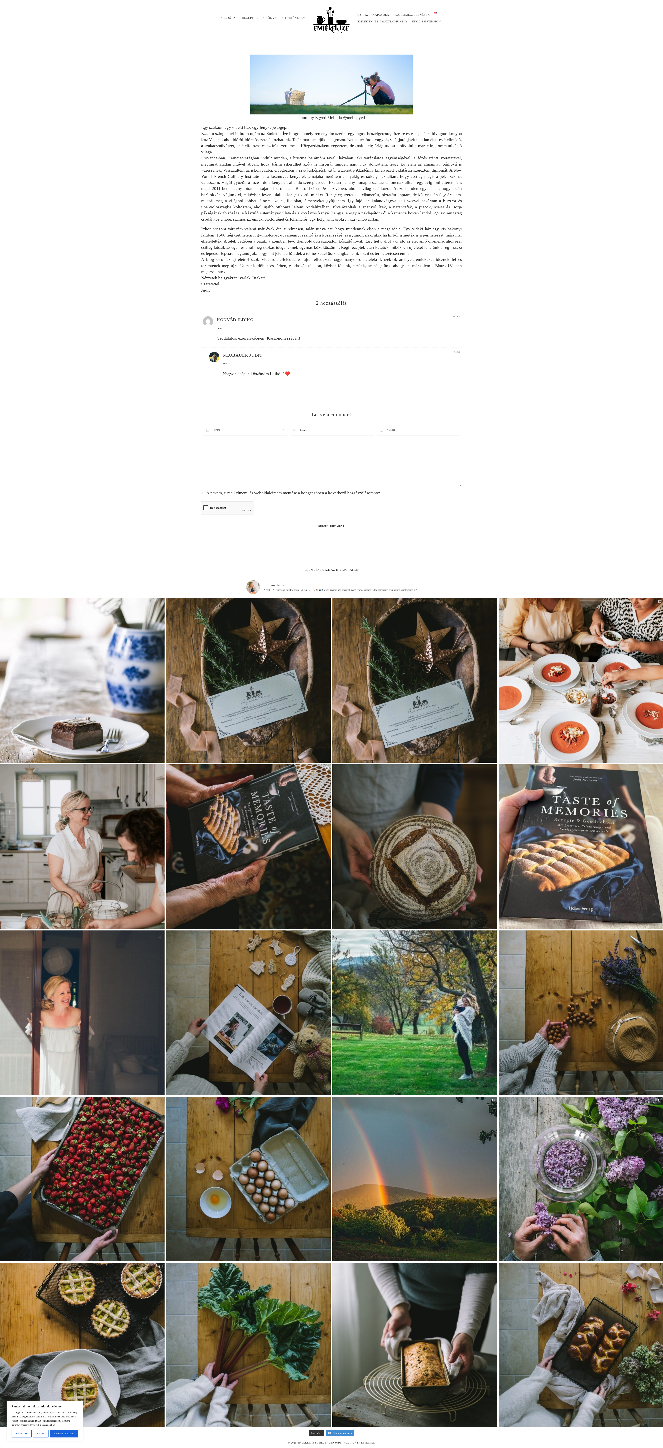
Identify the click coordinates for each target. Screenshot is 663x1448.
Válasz (456, 316)
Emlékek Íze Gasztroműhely (382, 21)
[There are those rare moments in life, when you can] (414, 1179)
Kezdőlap (228, 18)
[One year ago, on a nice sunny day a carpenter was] (248, 846)
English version (426, 21)
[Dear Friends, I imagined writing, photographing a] (414, 846)
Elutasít (41, 1433)
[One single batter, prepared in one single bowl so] (82, 680)
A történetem (293, 18)
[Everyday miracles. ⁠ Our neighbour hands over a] (248, 1179)
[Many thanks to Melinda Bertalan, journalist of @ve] (414, 1345)
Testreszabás (22, 1433)
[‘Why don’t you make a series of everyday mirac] (82, 1179)
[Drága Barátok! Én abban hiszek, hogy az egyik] (248, 680)
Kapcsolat (381, 14)
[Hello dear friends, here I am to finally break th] (82, 1012)
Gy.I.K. (362, 14)
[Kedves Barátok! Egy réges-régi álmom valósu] (82, 846)
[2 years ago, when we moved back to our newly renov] (248, 1345)
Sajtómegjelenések (412, 14)
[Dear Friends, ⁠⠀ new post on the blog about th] (82, 1345)
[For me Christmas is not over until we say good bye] (248, 1012)
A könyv (269, 18)
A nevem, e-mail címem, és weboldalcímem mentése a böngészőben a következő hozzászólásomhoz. (293, 492)
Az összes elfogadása (64, 1433)
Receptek (250, 18)
